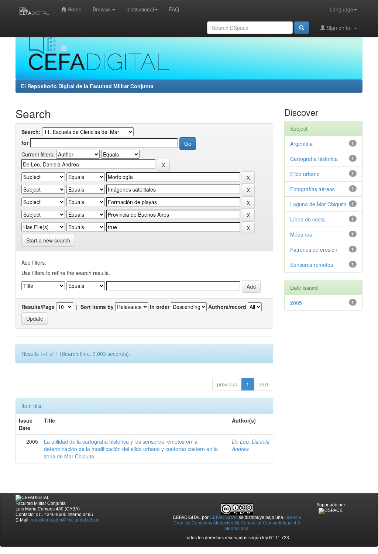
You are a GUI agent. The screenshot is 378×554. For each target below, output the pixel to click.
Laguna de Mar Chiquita (318, 204)
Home (74, 9)
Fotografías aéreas (312, 189)
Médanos (301, 234)
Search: (31, 131)
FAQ (174, 9)
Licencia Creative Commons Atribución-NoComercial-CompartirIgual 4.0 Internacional (237, 523)
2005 (296, 302)
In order (159, 306)
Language (341, 9)
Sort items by (97, 306)
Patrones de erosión (313, 249)
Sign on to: (339, 27)
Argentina (301, 143)
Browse (102, 9)
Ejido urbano (305, 174)
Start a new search (48, 240)
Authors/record (227, 306)
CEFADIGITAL (224, 517)
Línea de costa (307, 219)
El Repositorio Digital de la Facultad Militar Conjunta (87, 86)
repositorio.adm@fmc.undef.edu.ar (65, 520)
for (24, 143)
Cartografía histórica (314, 158)
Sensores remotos (311, 264)
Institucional (140, 9)
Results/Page (38, 306)
